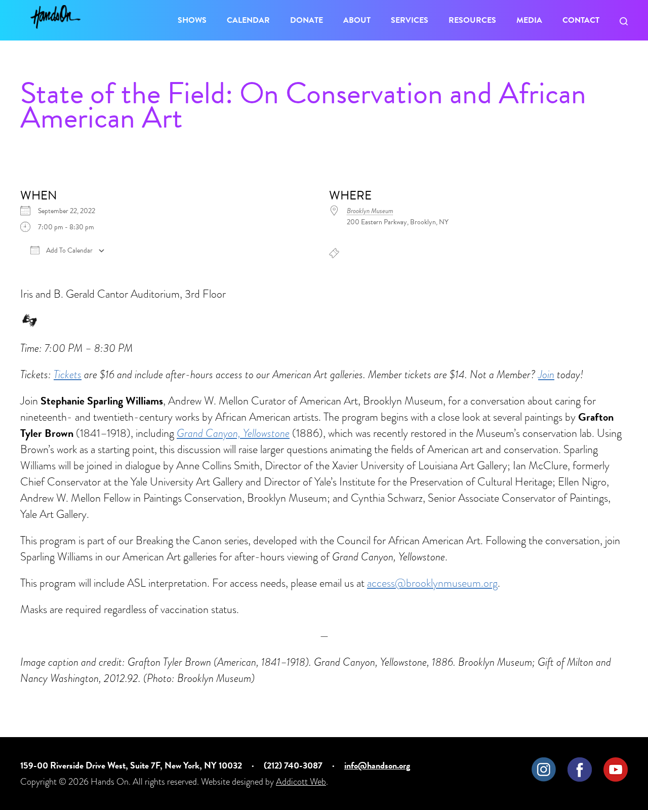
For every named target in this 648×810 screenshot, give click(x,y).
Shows (192, 20)
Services (409, 20)
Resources (472, 20)
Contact (580, 20)
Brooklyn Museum (370, 211)
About (357, 20)
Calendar (248, 20)
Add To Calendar (69, 251)
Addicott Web (301, 781)
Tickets (68, 374)
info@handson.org (377, 765)
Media (529, 20)
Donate (306, 20)
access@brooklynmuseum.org (432, 583)
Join (546, 374)
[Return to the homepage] (55, 17)
